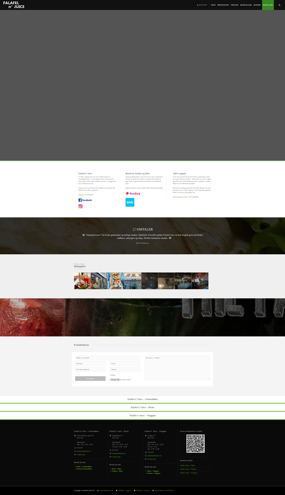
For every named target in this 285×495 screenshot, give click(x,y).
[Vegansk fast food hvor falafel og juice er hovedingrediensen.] (14, 5)
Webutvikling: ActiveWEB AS (164, 490)
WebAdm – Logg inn (143, 490)
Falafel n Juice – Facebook (188, 473)
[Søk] (279, 5)
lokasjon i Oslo (182, 197)
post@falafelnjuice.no (84, 451)
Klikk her (81, 188)
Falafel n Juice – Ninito (187, 465)
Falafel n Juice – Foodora (188, 469)
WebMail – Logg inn (124, 490)
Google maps (81, 454)
